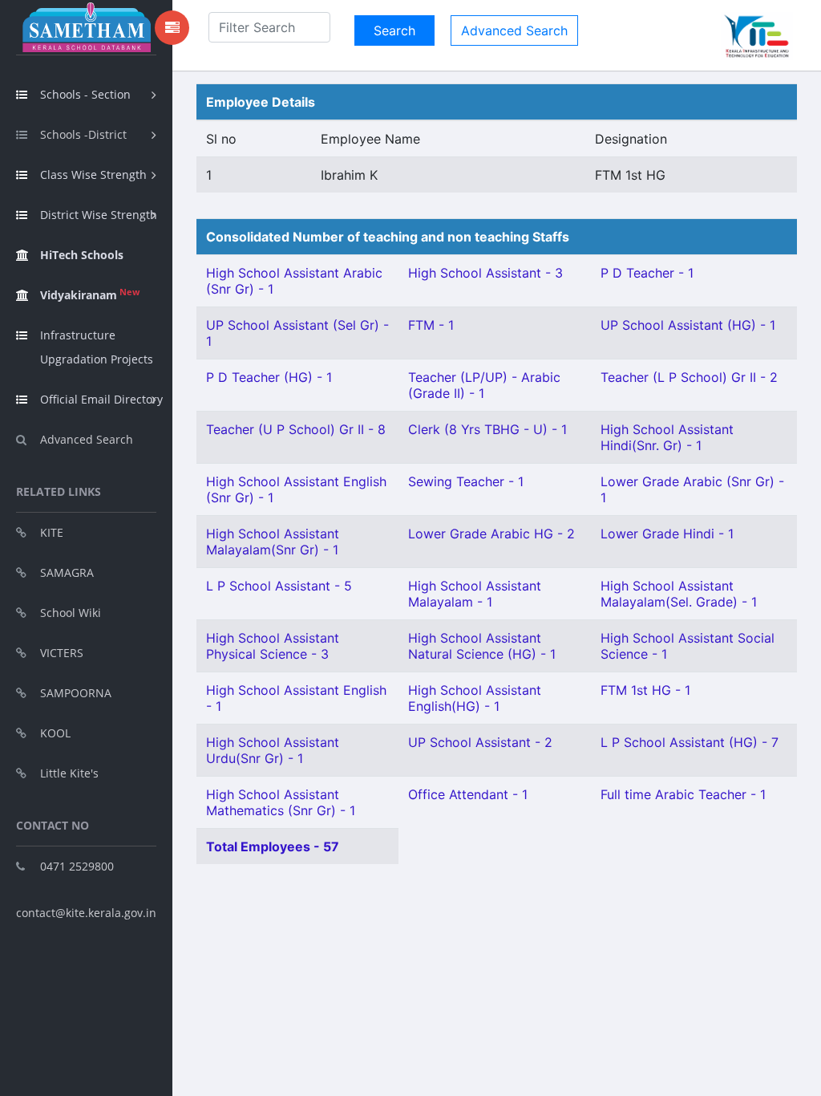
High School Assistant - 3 (485, 273)
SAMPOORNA (75, 692)
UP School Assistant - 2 (480, 742)
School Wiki (70, 612)
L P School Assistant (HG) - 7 (690, 742)
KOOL (55, 733)
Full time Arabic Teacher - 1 (683, 794)
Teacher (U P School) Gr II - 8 (296, 429)
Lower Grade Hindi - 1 (667, 534)
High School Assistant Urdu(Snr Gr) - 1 (272, 750)
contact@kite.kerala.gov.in (86, 912)
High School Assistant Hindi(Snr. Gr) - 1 (667, 437)
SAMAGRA (67, 572)
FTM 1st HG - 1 (645, 690)
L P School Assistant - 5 (279, 586)
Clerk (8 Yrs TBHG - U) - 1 (487, 429)
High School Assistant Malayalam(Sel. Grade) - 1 (679, 594)
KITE (51, 532)
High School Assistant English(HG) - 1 (474, 698)
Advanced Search (86, 439)
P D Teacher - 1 (647, 273)
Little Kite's (69, 773)
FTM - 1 (431, 325)
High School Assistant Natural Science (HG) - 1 (482, 646)
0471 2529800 (77, 866)
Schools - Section (85, 94)
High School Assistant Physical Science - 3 (272, 646)
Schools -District (83, 134)
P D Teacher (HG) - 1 (269, 377)
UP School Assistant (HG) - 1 (688, 325)
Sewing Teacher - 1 (466, 481)
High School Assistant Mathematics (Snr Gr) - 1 (280, 802)
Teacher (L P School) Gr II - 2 (689, 377)
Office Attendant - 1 (468, 794)
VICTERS (61, 652)
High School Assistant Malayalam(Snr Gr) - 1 (272, 542)
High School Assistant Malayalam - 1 (474, 594)
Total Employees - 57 (272, 846)
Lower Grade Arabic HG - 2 (491, 534)
